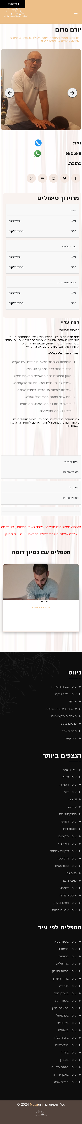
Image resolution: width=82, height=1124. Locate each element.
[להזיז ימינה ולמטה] (5, 5)
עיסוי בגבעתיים (66, 1045)
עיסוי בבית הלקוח (64, 686)
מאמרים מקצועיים (64, 716)
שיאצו (72, 799)
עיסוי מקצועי (67, 836)
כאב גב (71, 873)
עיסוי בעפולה (67, 1030)
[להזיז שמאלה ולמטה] (3, 5)
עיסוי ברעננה (68, 956)
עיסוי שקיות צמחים (63, 851)
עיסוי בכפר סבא (66, 941)
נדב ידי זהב (41, 601)
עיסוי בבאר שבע (65, 1082)
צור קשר (71, 738)
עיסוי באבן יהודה (65, 1074)
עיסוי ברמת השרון (64, 971)
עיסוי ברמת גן (67, 949)
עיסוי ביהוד (69, 1052)
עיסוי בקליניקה (66, 694)
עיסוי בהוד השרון (65, 978)
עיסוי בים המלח (65, 1037)
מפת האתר (69, 731)
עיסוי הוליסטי (67, 858)
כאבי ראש (70, 880)
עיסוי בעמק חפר (65, 993)
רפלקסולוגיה (68, 814)
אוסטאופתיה (68, 895)
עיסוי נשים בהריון (65, 902)
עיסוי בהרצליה (66, 963)
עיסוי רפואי (69, 821)
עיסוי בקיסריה (67, 1023)
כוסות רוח (70, 829)
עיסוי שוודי (69, 777)
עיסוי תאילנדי (67, 843)
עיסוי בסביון (68, 1059)
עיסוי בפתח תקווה (64, 1067)
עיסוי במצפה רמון (64, 1008)
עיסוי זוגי (70, 792)
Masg (34, 1104)
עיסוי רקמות (68, 784)
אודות (73, 701)
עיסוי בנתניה (68, 986)
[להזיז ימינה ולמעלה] (5, 3)
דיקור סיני (70, 769)
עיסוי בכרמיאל (66, 1015)
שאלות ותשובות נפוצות (61, 708)
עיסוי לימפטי (68, 888)
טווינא (72, 806)
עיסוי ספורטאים (66, 865)
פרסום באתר (68, 723)
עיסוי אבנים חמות (64, 910)
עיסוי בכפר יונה (66, 1000)
